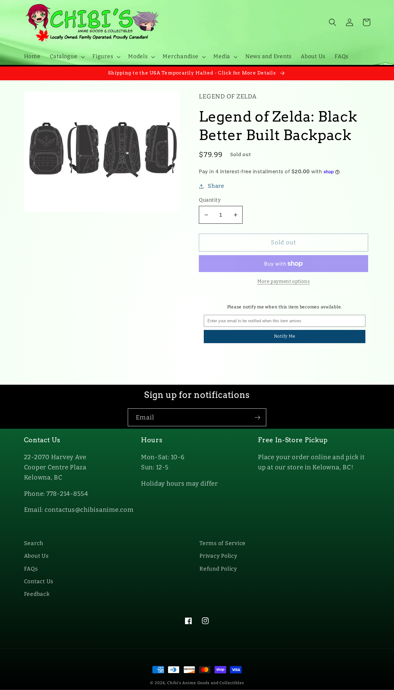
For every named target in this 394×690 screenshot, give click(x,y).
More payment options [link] (283, 281)
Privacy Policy (218, 556)
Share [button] (216, 186)
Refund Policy (218, 569)
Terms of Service (222, 543)
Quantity (210, 200)
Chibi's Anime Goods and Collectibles (205, 682)
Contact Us (39, 581)
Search (34, 543)
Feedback (37, 594)
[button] (66, 57)
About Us (36, 556)
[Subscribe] (257, 417)
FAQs (31, 569)
